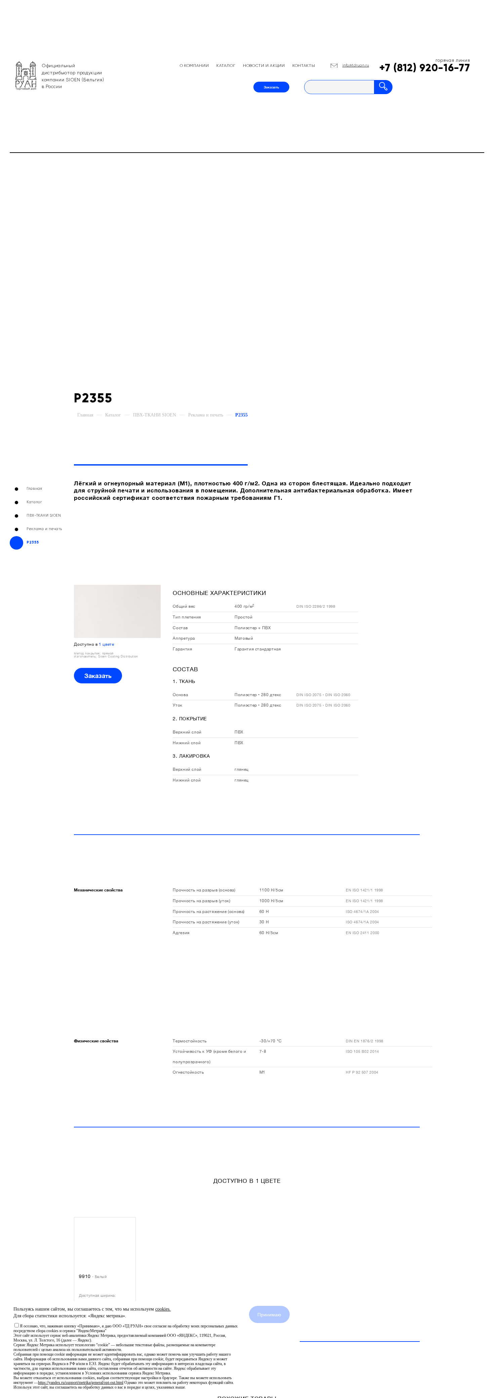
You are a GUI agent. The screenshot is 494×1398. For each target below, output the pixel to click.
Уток (177, 705)
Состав (180, 627)
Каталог (225, 66)
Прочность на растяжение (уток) (206, 921)
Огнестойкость (188, 1072)
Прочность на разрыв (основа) (204, 889)
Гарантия (182, 648)
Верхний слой (187, 731)
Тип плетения (187, 617)
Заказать (271, 87)
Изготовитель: (86, 656)
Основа (180, 694)
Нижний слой (187, 742)
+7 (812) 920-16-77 (424, 68)
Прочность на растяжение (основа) (209, 911)
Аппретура (184, 638)
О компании (194, 66)
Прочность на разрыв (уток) (201, 900)
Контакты (303, 66)
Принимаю (269, 1314)
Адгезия (181, 932)
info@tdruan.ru (355, 66)
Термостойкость (190, 1040)
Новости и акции (264, 66)
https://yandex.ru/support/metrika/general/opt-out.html (80, 1382)
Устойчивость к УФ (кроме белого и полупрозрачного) (209, 1056)
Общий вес (184, 606)
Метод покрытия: (88, 653)
